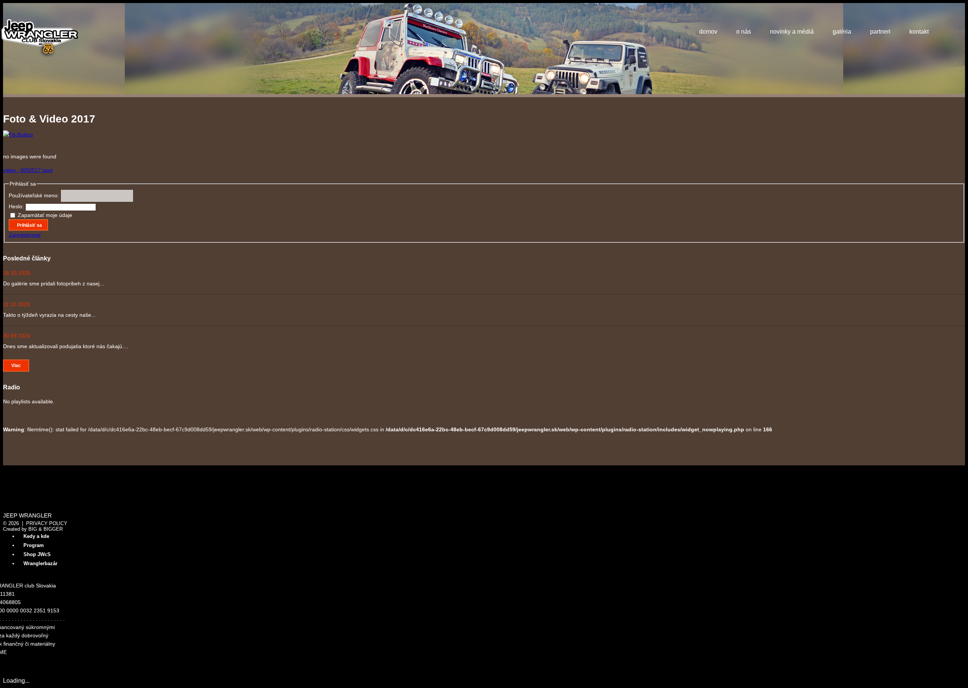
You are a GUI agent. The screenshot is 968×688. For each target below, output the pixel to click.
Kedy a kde (36, 536)
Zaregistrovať (25, 235)
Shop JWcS (37, 554)
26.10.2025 (16, 273)
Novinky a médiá (792, 31)
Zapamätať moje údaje (45, 215)
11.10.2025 (16, 304)
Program (33, 545)
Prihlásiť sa (29, 225)
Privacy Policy (46, 523)
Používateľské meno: (34, 195)
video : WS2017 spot (28, 170)
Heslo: (17, 206)
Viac (16, 365)
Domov (708, 31)
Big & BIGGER (45, 529)
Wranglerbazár (40, 563)
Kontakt (919, 31)
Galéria (842, 31)
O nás (743, 31)
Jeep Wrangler (27, 516)
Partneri (880, 31)
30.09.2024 (16, 336)
